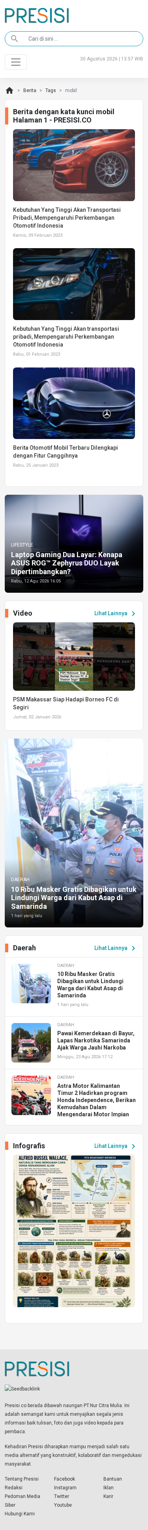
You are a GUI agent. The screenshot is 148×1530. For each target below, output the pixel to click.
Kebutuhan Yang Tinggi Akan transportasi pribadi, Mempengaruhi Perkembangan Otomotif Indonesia (66, 337)
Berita (29, 90)
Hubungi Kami (20, 1514)
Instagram (65, 1487)
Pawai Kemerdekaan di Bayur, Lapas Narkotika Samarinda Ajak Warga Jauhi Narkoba (96, 1040)
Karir (108, 1496)
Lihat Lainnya (116, 613)
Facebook (64, 1479)
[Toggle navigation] (16, 62)
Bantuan (112, 1479)
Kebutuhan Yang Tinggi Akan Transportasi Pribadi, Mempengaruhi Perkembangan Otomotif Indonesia (67, 218)
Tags (50, 90)
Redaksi (13, 1487)
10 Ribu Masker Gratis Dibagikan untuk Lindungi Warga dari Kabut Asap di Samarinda (74, 897)
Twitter (61, 1496)
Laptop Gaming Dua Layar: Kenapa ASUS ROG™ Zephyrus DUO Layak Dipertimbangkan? (66, 563)
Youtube (63, 1505)
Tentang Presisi (22, 1479)
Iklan (108, 1487)
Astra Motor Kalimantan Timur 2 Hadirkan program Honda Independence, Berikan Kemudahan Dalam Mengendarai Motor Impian (96, 1100)
